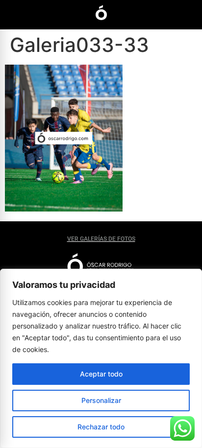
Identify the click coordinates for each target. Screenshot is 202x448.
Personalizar (101, 400)
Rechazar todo (101, 427)
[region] (101, 358)
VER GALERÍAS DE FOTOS (101, 239)
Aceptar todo (101, 374)
